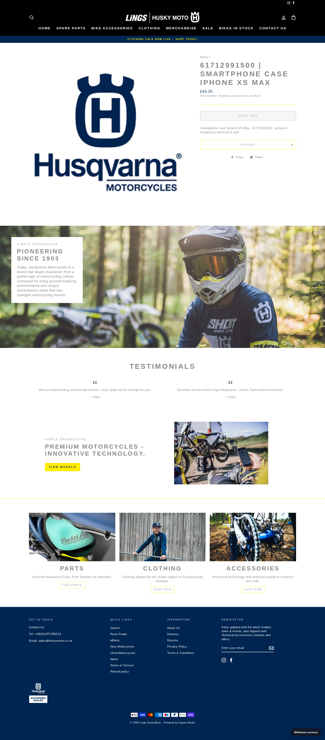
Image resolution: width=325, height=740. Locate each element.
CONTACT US (272, 28)
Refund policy (119, 671)
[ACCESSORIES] (253, 537)
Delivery (172, 634)
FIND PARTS (72, 585)
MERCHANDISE (181, 28)
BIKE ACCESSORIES (112, 28)
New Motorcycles (122, 646)
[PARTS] (72, 537)
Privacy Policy (177, 646)
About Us (173, 627)
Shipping (224, 95)
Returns (172, 640)
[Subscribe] (271, 648)
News (114, 659)
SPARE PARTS (71, 28)
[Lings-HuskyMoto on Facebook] (231, 660)
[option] (162, 39)
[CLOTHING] (162, 537)
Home (204, 57)
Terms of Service (122, 665)
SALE (207, 28)
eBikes (115, 640)
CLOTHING (149, 28)
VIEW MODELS (62, 466)
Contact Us (36, 627)
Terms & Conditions (180, 652)
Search (115, 627)
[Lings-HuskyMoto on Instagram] (224, 660)
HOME (45, 28)
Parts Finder (118, 634)
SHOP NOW (163, 589)
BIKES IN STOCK (236, 28)
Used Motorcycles (122, 652)
